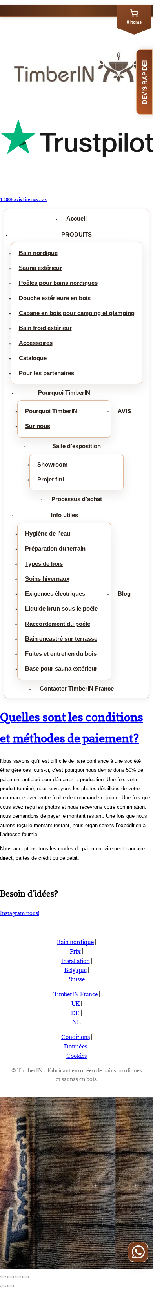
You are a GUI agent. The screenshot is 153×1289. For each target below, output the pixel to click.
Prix (75, 951)
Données (75, 1046)
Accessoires (36, 342)
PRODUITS (76, 234)
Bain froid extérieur (45, 328)
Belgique (75, 970)
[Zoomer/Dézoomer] (25, 1277)
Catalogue (33, 358)
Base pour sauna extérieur (61, 668)
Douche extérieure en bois (55, 298)
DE (75, 1013)
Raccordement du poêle (57, 623)
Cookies (76, 1055)
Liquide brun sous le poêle (61, 608)
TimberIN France (75, 994)
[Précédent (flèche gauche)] (3, 1286)
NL (76, 1022)
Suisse (77, 979)
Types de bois (44, 563)
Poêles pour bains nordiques (58, 282)
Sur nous (37, 426)
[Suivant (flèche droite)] (10, 1286)
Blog (124, 593)
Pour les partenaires (46, 373)
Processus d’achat (76, 499)
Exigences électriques (55, 593)
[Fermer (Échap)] (3, 1277)
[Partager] (10, 1277)
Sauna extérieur (40, 267)
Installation (75, 960)
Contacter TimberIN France (77, 688)
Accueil (76, 218)
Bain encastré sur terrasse (61, 638)
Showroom (52, 464)
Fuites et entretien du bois (61, 653)
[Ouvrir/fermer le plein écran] (18, 1277)
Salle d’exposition (76, 446)
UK (75, 1003)
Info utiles (64, 515)
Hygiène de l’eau (47, 533)
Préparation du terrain (55, 548)
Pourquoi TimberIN (64, 392)
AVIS (124, 411)
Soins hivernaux (47, 578)
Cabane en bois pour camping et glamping (77, 313)
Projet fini (50, 479)
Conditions (75, 1037)
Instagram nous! (19, 913)
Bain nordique (38, 253)
